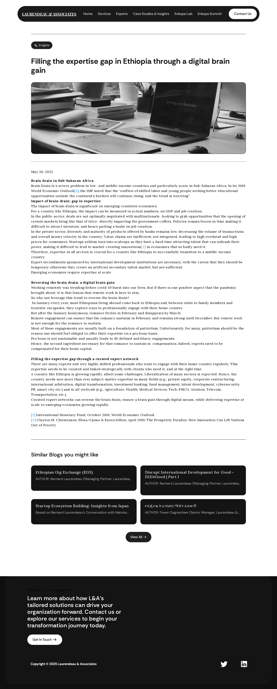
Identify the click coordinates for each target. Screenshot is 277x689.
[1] (76, 191)
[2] (143, 247)
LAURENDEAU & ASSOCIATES (49, 13)
